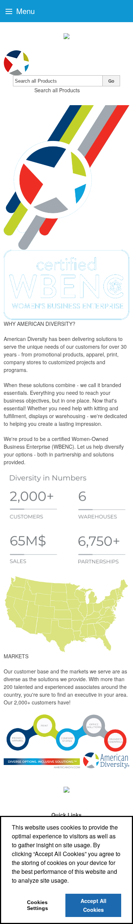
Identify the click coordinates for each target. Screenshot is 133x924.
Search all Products (57, 90)
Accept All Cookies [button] (93, 905)
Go (111, 80)
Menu (24, 11)
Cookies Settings (37, 905)
